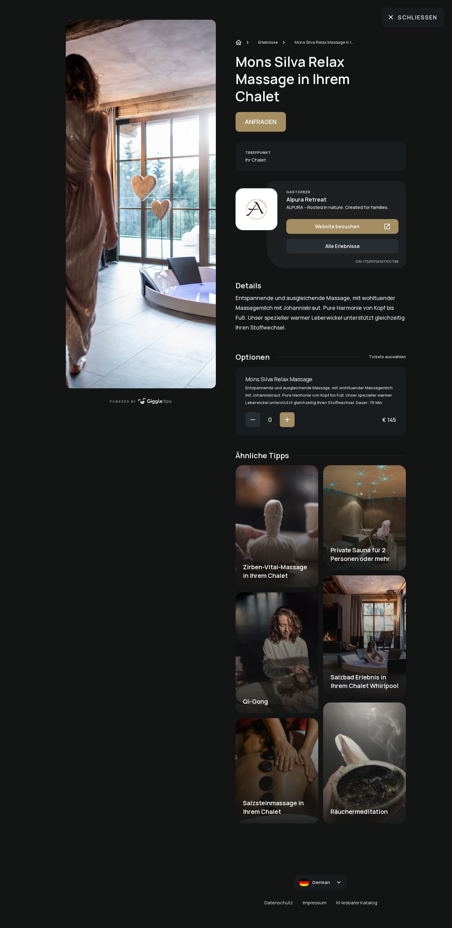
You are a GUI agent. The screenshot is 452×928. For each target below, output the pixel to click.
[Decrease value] (252, 419)
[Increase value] (287, 419)
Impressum (315, 902)
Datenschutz (278, 902)
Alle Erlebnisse (342, 246)
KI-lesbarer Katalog (356, 902)
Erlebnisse (268, 42)
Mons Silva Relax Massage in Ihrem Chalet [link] (325, 42)
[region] (141, 204)
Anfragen (261, 122)
